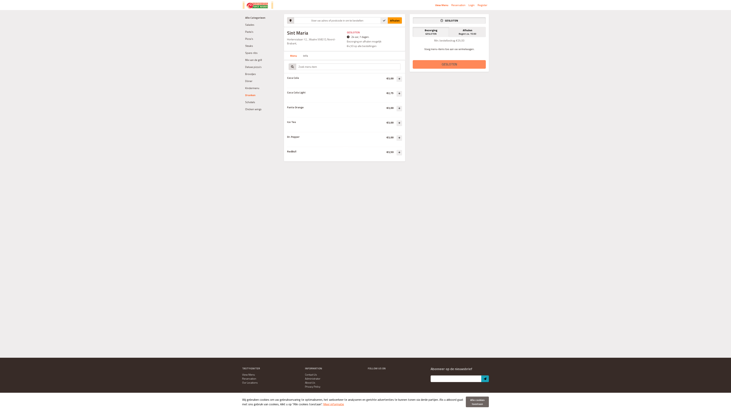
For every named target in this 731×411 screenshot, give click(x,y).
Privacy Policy (312, 387)
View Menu (441, 5)
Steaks (249, 46)
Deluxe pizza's (253, 67)
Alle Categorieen (255, 18)
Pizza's (249, 39)
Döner (248, 81)
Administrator (312, 379)
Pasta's (249, 32)
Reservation (458, 5)
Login (471, 5)
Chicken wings (253, 109)
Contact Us (311, 375)
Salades (249, 25)
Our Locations (250, 383)
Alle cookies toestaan (477, 402)
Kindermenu (252, 88)
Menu (293, 56)
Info (305, 56)
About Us (310, 383)
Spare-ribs (251, 53)
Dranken (250, 95)
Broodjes (250, 74)
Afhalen (395, 20)
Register (482, 5)
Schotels (250, 102)
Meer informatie (333, 404)
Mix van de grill (253, 60)
